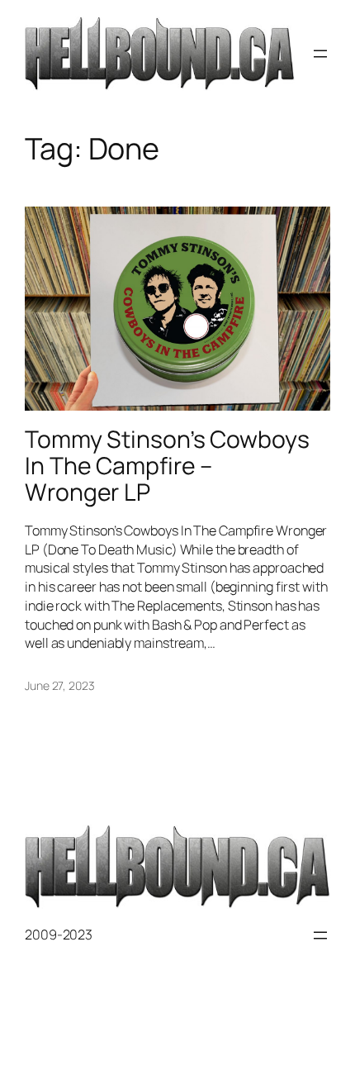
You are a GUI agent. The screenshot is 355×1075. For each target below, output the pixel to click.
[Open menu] (320, 54)
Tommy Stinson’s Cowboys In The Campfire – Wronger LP (167, 466)
